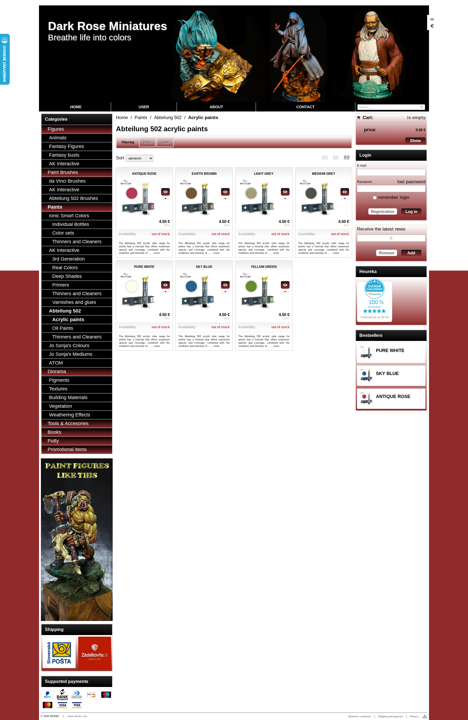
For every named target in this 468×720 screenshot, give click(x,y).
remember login (392, 197)
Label (165, 142)
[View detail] (165, 192)
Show (415, 140)
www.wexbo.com (77, 716)
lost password (411, 181)
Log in (411, 211)
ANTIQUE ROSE (393, 396)
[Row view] (325, 157)
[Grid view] (335, 157)
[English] (432, 19)
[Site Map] (424, 716)
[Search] (421, 106)
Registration (382, 211)
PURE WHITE (390, 350)
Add (411, 253)
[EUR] (432, 26)
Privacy (414, 716)
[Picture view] (346, 157)
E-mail (361, 165)
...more (156, 253)
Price (147, 142)
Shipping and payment (390, 716)
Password (364, 182)
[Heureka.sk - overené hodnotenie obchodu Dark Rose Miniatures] (374, 320)
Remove (386, 253)
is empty (416, 117)
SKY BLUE (387, 373)
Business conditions (360, 716)
